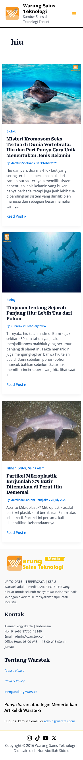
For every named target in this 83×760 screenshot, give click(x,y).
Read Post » (16, 216)
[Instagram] (29, 738)
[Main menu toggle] (74, 13)
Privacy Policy (14, 681)
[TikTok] (37, 738)
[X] (54, 738)
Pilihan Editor (16, 468)
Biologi (11, 131)
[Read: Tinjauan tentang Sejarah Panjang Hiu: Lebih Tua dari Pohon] (41, 262)
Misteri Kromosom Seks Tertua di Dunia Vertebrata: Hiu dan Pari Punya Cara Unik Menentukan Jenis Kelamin (41, 147)
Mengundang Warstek (20, 692)
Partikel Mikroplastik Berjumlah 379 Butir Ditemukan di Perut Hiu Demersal (34, 484)
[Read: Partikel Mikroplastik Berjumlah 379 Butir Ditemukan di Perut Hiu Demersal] (41, 430)
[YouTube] (45, 738)
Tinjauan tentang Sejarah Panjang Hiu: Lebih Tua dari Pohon (39, 313)
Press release (14, 670)
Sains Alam (36, 468)
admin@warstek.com (59, 721)
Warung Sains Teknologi (39, 8)
